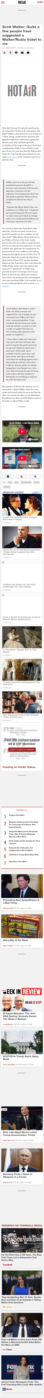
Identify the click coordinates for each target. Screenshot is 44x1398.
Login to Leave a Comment (22, 750)
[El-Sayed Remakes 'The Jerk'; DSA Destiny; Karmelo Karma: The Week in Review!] (22, 999)
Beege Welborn (9, 1064)
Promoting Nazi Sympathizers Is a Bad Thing (21, 901)
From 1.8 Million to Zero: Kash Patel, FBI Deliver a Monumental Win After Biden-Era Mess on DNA (21, 1342)
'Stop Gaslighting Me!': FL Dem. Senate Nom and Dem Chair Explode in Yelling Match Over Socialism (21, 1300)
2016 (10, 482)
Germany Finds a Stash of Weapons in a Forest (17, 1175)
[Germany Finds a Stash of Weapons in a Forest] (22, 1160)
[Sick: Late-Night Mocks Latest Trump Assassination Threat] (22, 1118)
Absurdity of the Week (18, 861)
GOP (16, 482)
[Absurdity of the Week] (22, 926)
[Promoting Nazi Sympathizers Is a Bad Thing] (22, 886)
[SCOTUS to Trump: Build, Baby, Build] (22, 1042)
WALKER (7, 487)
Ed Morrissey (8, 1024)
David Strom (8, 945)
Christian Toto (9, 1140)
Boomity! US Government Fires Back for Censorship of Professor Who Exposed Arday (23, 824)
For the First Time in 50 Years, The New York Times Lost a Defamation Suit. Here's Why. (21, 1258)
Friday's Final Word (16, 815)
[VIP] (40, 2)
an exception (12, 156)
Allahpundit (9, 48)
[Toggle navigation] (3, 2)
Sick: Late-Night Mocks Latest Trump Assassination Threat (20, 1134)
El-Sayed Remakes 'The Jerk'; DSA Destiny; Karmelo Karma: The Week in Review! (20, 1016)
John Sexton (7, 908)
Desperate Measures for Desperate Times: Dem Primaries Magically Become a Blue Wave (23, 834)
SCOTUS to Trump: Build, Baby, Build (24, 855)
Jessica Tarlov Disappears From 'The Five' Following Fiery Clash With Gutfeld (21, 1383)
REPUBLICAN (26, 482)
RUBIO (36, 482)
